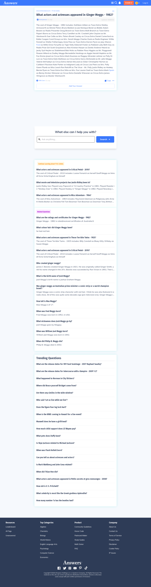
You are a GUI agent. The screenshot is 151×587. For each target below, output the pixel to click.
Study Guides (80, 540)
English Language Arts (48, 544)
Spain (111, 70)
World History (45, 540)
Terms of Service (115, 536)
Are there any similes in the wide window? (54, 392)
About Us (112, 527)
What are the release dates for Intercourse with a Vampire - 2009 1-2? (66, 371)
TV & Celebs (56, 11)
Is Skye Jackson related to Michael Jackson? (55, 443)
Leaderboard (10, 527)
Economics (44, 557)
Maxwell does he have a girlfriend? (51, 421)
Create (127, 3)
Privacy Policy (114, 540)
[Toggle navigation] (112, 3)
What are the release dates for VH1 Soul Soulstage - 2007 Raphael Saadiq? (68, 364)
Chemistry (44, 531)
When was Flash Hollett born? (49, 450)
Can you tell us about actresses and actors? (55, 457)
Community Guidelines (83, 527)
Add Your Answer (75, 86)
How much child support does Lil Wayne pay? (56, 428)
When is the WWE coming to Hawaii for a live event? (59, 414)
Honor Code (79, 531)
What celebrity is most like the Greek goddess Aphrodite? (61, 493)
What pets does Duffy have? (48, 436)
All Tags (9, 531)
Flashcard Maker (81, 536)
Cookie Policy (114, 549)
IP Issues (112, 553)
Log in (145, 3)
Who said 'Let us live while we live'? (51, 400)
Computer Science (47, 553)
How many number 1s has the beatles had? (55, 500)
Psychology (44, 549)
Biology (43, 536)
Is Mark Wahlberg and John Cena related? (54, 464)
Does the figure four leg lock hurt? (51, 407)
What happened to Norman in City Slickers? (55, 378)
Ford (38, 45)
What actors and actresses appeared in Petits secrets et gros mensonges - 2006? (71, 479)
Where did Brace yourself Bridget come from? (56, 385)
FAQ (76, 549)
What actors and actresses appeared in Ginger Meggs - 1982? (74, 15)
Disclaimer (113, 544)
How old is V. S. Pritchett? (47, 486)
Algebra (43, 527)
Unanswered (10, 536)
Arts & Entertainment (43, 11)
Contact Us (113, 531)
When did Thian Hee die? (47, 471)
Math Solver (79, 544)
